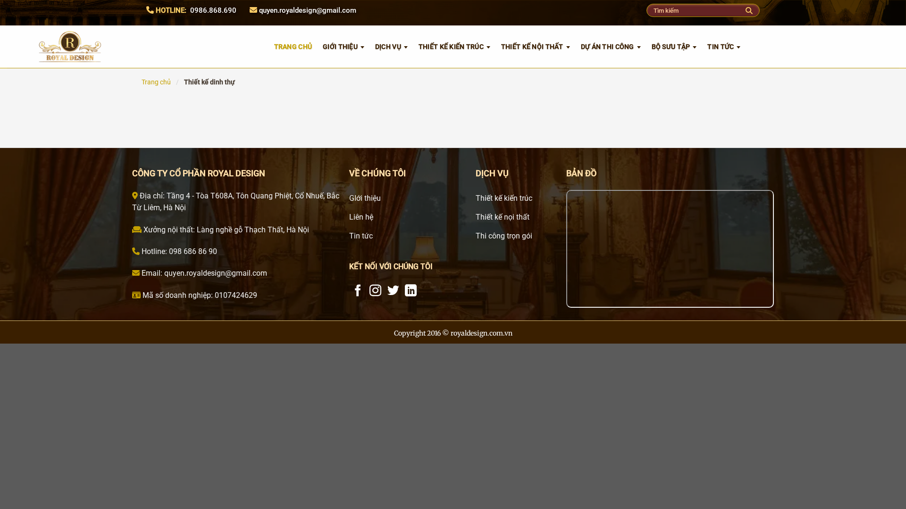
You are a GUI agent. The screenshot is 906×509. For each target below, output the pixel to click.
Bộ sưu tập (671, 46)
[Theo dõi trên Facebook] (358, 291)
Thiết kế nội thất (532, 46)
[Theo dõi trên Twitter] (393, 291)
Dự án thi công (607, 46)
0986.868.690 (213, 10)
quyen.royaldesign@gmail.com (307, 10)
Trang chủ (156, 82)
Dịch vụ (388, 46)
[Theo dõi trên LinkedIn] (411, 291)
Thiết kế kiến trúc (451, 46)
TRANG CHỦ (293, 46)
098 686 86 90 (192, 251)
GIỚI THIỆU (340, 46)
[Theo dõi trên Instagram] (375, 291)
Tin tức (720, 46)
